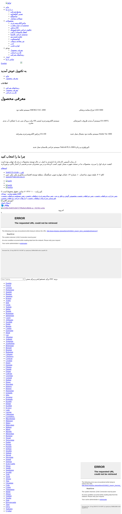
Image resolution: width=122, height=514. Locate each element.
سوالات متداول (16, 19)
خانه (7, 7)
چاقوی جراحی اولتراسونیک (21, 30)
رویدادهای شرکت (17, 55)
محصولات (9, 21)
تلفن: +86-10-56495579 (15, 172)
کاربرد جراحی (15, 53)
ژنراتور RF (14, 28)
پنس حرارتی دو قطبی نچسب (106, 196)
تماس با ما (10, 59)
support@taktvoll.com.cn (15, 177)
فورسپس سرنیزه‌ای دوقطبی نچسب (42, 198)
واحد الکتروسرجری (18, 23)
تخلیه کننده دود (16, 37)
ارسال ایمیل (5, 203)
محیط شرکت (15, 12)
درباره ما (9, 9)
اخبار (8, 57)
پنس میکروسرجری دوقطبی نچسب (39, 196)
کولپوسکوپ (15, 39)
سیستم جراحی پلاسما (19, 34)
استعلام (4, 168)
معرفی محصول (16, 50)
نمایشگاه (13, 16)
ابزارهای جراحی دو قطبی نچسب (14, 198)
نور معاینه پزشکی (17, 41)
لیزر (12, 43)
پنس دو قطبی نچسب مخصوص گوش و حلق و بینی (74, 196)
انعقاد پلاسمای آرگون (18, 32)
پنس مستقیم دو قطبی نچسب (13, 196)
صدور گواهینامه (16, 14)
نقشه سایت (12, 194)
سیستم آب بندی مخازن (19, 25)
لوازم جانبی (15, 46)
